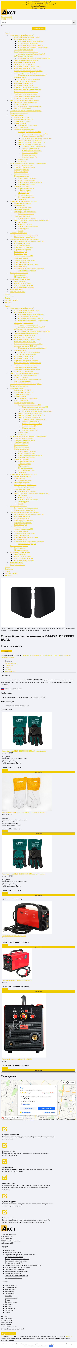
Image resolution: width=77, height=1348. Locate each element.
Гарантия (8, 667)
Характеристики (10, 663)
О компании (9, 296)
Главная (7, 294)
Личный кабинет (10, 1285)
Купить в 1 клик (6, 651)
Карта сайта (9, 1304)
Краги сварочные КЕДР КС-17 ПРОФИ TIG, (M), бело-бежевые (24, 812)
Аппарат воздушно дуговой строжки (17, 1267)
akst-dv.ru (69, 1336)
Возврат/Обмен (10, 1289)
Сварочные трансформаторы (14, 1269)
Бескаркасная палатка (17, 292)
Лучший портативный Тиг (14, 1263)
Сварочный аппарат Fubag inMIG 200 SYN (16, 980)
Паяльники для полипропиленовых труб (32, 75)
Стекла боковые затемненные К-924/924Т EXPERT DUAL (29, 630)
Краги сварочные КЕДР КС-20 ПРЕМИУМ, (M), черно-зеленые (24, 751)
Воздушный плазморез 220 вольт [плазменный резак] (23, 1265)
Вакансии (8, 1296)
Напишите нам (10, 671)
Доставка (8, 669)
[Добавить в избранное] (1, 653)
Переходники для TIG (29, 157)
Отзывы (7, 298)
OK (51, 1345)
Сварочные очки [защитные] (24, 287)
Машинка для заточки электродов (16, 1276)
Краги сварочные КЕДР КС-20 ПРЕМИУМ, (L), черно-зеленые (23, 874)
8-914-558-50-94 (6, 17)
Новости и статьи (11, 1287)
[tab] (40, 661)
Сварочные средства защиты (25, 628)
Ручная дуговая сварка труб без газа (17, 1259)
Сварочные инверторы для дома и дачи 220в (20, 1255)
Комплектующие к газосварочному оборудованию (31, 220)
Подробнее (5, 944)
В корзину (4, 769)
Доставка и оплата (11, 300)
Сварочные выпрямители (13, 1278)
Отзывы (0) (9, 665)
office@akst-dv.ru (40, 6)
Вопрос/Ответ (9, 1291)
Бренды (7, 1300)
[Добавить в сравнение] (3, 653)
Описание (8, 661)
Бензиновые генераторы (13, 1273)
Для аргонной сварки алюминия (16, 1261)
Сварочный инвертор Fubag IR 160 (14, 936)
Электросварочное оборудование (16, 1271)
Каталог (7, 33)
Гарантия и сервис (11, 1298)
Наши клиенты (10, 1293)
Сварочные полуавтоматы (14, 1257)
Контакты (8, 302)
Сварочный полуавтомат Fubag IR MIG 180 (17, 1059)
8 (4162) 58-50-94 (6, 19)
